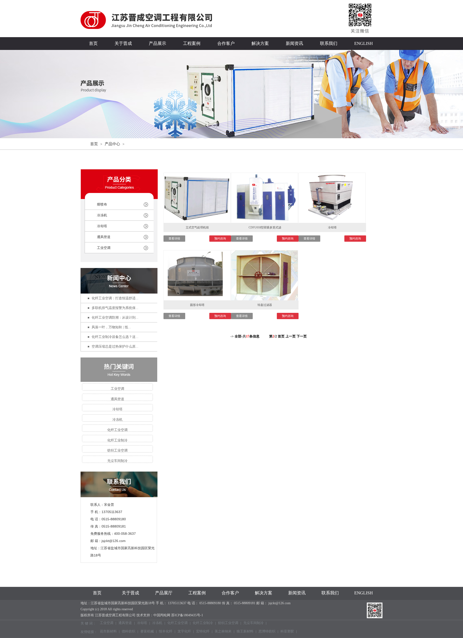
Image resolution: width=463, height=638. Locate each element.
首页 (93, 43)
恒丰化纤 (165, 631)
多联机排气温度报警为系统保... (115, 308)
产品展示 (157, 43)
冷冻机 (102, 215)
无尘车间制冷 (117, 461)
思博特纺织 (267, 631)
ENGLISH (363, 43)
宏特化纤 (203, 631)
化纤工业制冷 (117, 440)
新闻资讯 (294, 43)
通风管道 (103, 237)
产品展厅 (163, 592)
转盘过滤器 (265, 305)
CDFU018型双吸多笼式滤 (265, 227)
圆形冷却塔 (197, 305)
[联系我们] (119, 494)
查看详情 (174, 238)
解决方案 (260, 43)
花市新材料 (108, 631)
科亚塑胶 (287, 631)
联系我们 (328, 43)
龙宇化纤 (184, 631)
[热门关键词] (119, 369)
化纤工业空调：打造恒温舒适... (115, 298)
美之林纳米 (223, 631)
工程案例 (191, 43)
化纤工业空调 (117, 430)
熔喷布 (102, 204)
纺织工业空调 (117, 450)
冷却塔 (102, 226)
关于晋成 (123, 43)
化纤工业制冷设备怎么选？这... (115, 337)
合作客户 (226, 43)
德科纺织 (128, 631)
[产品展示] (119, 196)
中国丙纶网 (161, 615)
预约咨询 (220, 238)
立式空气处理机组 (197, 227)
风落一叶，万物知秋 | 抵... (111, 327)
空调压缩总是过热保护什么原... (115, 346)
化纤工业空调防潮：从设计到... (115, 317)
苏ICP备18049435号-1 (187, 615)
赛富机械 (147, 631)
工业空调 (103, 248)
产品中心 (112, 144)
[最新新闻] (119, 281)
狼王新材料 (245, 631)
